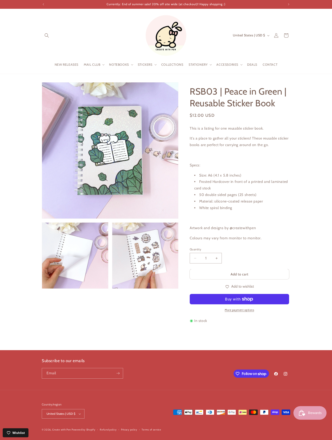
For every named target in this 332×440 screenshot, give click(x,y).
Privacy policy (129, 429)
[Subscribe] (118, 373)
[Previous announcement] (43, 4)
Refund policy (108, 429)
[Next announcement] (289, 4)
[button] (47, 35)
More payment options (239, 310)
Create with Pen (62, 429)
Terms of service (151, 429)
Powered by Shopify (84, 429)
